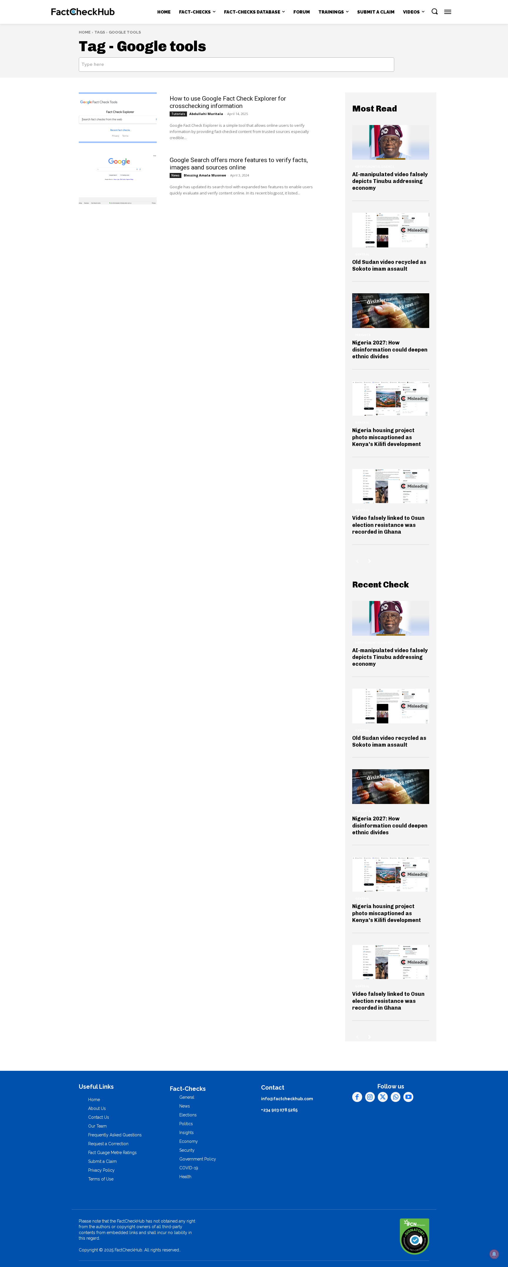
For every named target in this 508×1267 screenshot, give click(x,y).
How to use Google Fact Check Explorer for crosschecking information (228, 102)
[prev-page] (357, 561)
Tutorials (178, 114)
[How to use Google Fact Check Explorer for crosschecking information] (118, 117)
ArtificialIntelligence (374, 166)
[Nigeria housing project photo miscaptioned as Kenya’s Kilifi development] (390, 398)
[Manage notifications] (494, 1254)
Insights (363, 335)
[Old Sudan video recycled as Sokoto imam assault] (390, 230)
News (175, 175)
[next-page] (370, 561)
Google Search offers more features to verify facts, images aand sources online (239, 163)
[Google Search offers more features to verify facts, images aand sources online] (118, 179)
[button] (434, 11)
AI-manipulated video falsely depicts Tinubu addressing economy (390, 181)
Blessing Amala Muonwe (205, 175)
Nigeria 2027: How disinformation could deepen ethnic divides (389, 349)
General (362, 254)
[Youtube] (408, 1097)
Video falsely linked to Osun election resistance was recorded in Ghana (388, 525)
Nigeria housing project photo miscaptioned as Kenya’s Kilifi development (386, 437)
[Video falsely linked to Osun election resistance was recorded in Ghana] (390, 486)
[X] (383, 1097)
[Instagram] (370, 1097)
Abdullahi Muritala (206, 113)
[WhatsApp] (396, 1097)
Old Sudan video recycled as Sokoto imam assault (389, 265)
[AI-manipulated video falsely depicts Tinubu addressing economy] (390, 142)
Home (85, 32)
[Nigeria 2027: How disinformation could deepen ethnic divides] (390, 310)
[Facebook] (357, 1097)
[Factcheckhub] (82, 12)
